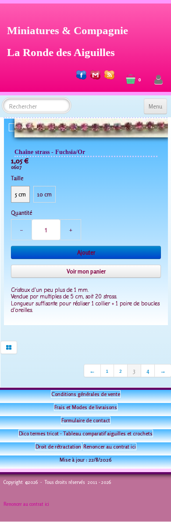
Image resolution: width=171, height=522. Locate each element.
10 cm (44, 194)
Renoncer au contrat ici (109, 446)
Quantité (21, 212)
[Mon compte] (158, 80)
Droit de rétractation (58, 446)
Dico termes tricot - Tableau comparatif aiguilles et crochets (86, 433)
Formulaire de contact (85, 420)
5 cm (20, 194)
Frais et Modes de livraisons (85, 407)
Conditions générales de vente (85, 394)
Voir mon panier (86, 271)
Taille (17, 178)
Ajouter (86, 252)
